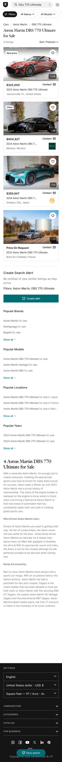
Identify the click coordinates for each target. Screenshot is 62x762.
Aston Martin (20, 24)
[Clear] (49, 5)
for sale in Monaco (31, 408)
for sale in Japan (30, 397)
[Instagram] (13, 742)
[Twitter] (34, 742)
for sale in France (31, 402)
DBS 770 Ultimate (41, 24)
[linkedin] (41, 742)
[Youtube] (27, 742)
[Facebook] (20, 742)
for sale (15, 320)
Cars (6, 24)
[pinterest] (49, 742)
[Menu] (57, 5)
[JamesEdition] (5, 5)
